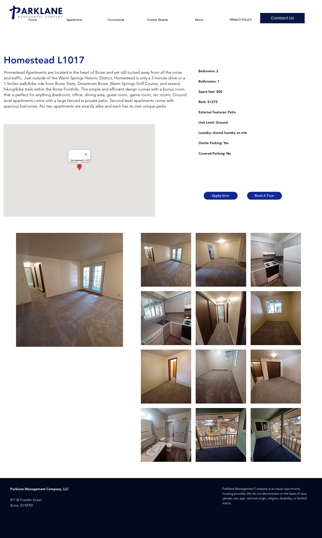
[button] (157, 19)
